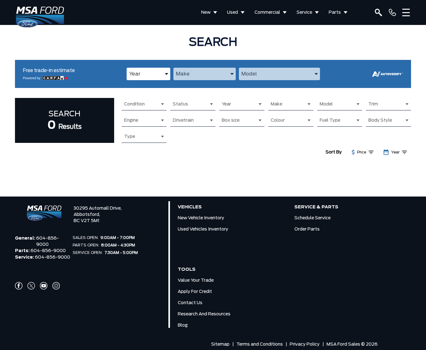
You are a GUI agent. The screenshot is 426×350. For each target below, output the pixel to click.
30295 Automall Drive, (98, 208)
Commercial (267, 12)
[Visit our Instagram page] (56, 285)
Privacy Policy (305, 344)
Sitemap (220, 344)
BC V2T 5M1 (86, 221)
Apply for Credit (195, 291)
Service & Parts (316, 207)
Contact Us (190, 303)
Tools (187, 269)
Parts (335, 12)
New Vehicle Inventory (201, 218)
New (206, 12)
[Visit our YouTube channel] (43, 285)
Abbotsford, (87, 214)
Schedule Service (312, 218)
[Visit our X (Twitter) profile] (31, 285)
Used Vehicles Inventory (203, 229)
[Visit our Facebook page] (18, 285)
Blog (183, 325)
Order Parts (307, 229)
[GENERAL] (392, 12)
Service (304, 12)
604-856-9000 (47, 241)
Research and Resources (204, 314)
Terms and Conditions (259, 344)
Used (232, 12)
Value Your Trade (196, 280)
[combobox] (148, 73)
